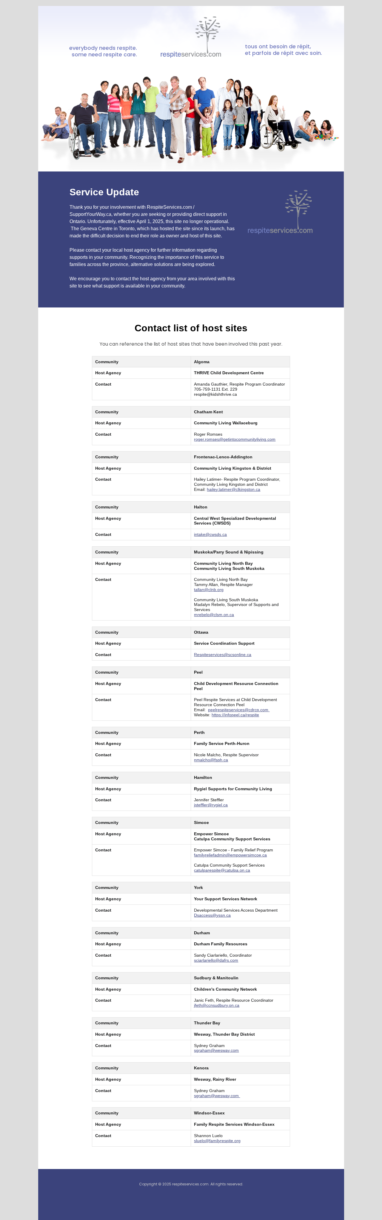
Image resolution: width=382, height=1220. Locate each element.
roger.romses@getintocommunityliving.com (234, 439)
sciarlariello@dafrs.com (216, 960)
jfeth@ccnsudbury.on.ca (216, 1005)
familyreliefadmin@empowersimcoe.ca (230, 855)
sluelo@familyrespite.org (217, 1140)
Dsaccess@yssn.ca (212, 915)
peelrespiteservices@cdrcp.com (238, 709)
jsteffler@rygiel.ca (211, 804)
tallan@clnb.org (209, 589)
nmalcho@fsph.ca (211, 759)
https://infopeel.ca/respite (235, 714)
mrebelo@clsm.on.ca (214, 614)
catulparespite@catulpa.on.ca (222, 870)
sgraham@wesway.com (216, 1050)
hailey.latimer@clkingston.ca (233, 489)
